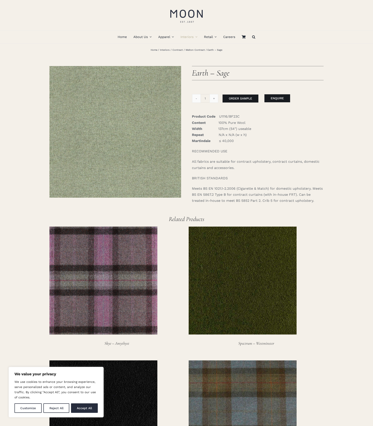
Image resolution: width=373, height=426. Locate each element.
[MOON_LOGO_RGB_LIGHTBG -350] (186, 8)
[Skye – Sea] (243, 363)
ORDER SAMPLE (240, 98)
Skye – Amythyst (116, 343)
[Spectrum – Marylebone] (103, 363)
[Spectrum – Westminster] (243, 229)
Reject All (56, 408)
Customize (28, 408)
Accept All (84, 408)
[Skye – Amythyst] (103, 229)
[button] (254, 37)
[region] (56, 392)
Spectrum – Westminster (256, 343)
